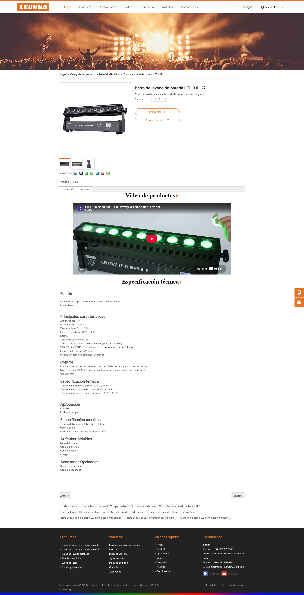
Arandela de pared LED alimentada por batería (204, 517)
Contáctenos (189, 7)
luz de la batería (69, 506)
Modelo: (65, 181)
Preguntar (155, 111)
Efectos (113, 549)
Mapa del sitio (212, 585)
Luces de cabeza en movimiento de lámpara (85, 545)
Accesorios (115, 571)
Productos (162, 549)
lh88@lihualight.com (233, 553)
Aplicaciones (108, 7)
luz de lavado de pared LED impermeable (105, 506)
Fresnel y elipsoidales (73, 567)
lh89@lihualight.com (233, 567)
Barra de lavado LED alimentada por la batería (150, 517)
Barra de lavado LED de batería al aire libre (83, 512)
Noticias (167, 7)
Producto (85, 7)
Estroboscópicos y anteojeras (124, 545)
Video (128, 7)
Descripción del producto (75, 189)
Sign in (268, 7)
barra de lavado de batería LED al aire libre (172, 512)
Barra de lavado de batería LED (183, 506)
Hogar (67, 7)
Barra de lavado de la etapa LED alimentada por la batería (91, 517)
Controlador (115, 567)
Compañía (147, 7)
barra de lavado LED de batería (127, 512)
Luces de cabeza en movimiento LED (81, 549)
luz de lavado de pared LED (147, 506)
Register (278, 7)
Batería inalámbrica (71, 558)
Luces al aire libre (118, 553)
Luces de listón (69, 562)
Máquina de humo (118, 562)
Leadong (240, 585)
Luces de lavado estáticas (75, 553)
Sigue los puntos (118, 558)
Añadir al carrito (155, 120)
